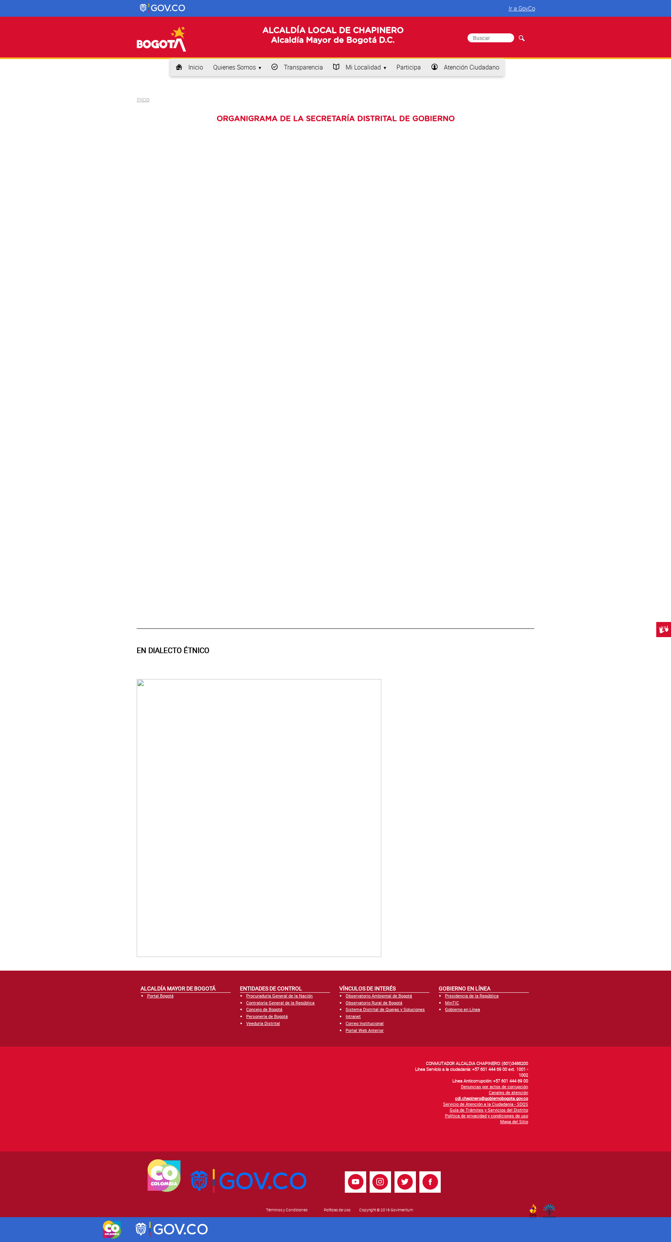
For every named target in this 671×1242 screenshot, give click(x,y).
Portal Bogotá (160, 996)
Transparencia (303, 67)
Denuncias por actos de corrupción (494, 1086)
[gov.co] (163, 8)
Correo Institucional (365, 1023)
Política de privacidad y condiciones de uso (486, 1116)
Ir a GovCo (522, 8)
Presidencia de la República (472, 996)
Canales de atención (508, 1092)
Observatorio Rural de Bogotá (374, 1003)
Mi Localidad (363, 67)
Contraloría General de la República (280, 1003)
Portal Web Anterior (365, 1030)
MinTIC (452, 1003)
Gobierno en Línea (462, 1009)
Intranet (353, 1016)
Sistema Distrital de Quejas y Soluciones (385, 1009)
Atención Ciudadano (471, 67)
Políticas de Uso (337, 1209)
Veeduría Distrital (263, 1023)
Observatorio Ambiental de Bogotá (379, 996)
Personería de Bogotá (267, 1016)
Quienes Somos (234, 67)
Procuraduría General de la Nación (279, 996)
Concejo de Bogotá (264, 1009)
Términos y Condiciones (287, 1209)
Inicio (195, 67)
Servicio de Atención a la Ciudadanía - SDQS (485, 1104)
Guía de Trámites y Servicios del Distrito (489, 1110)
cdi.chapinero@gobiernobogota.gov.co (491, 1098)
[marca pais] (112, 1229)
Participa (408, 67)
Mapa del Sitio (514, 1121)
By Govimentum (551, 1208)
